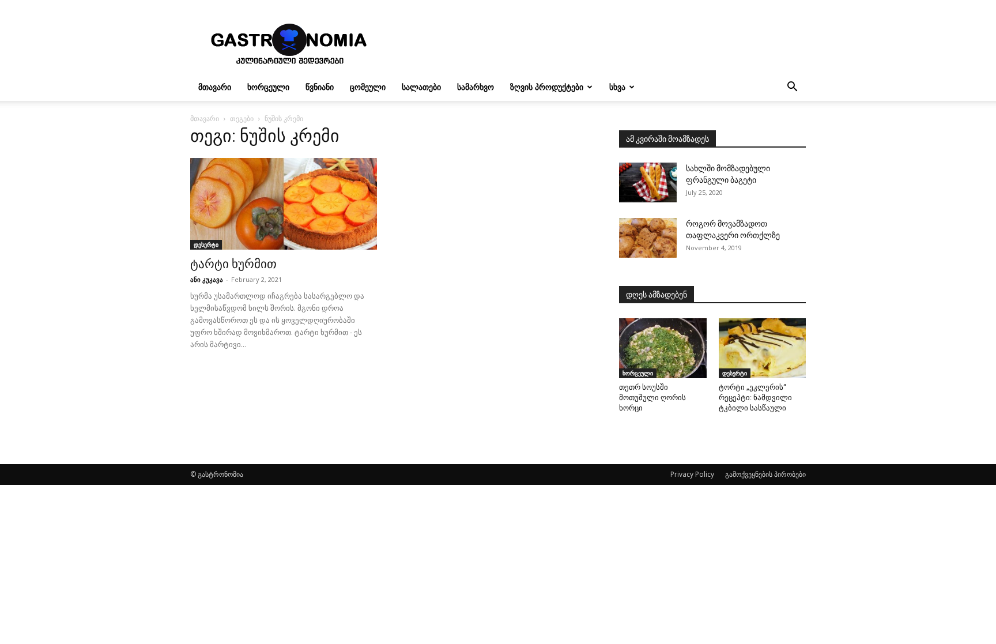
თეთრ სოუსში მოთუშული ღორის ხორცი (652, 397)
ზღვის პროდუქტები (546, 86)
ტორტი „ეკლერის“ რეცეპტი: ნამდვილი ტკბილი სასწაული (755, 397)
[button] (792, 87)
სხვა (617, 86)
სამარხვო (475, 86)
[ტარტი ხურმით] (283, 204)
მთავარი (214, 86)
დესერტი (206, 244)
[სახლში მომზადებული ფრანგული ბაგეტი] (648, 182)
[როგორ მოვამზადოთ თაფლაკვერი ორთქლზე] (648, 238)
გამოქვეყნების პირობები (765, 474)
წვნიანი (319, 86)
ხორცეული (268, 86)
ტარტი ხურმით (233, 264)
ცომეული (368, 86)
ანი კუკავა (206, 279)
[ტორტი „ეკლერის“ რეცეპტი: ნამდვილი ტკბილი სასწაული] (762, 348)
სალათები (421, 86)
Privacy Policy (692, 474)
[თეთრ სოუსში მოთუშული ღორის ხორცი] (663, 348)
